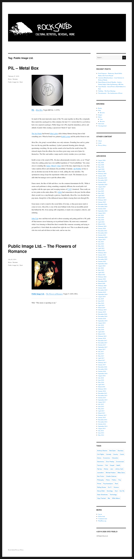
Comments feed (102, 519)
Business (120, 451)
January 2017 (102, 365)
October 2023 (102, 235)
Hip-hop (99, 469)
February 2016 (102, 389)
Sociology (110, 491)
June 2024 (101, 217)
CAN (69, 189)
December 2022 (102, 257)
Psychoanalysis (108, 483)
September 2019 (102, 294)
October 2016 (102, 371)
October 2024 (102, 209)
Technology (113, 494)
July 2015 (101, 404)
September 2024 (102, 211)
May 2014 (101, 435)
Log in (100, 514)
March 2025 (101, 198)
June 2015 (101, 406)
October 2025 (102, 182)
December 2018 (102, 314)
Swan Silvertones (102, 494)
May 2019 (101, 303)
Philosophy (100, 480)
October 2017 (102, 345)
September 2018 (102, 321)
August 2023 (102, 239)
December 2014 (102, 420)
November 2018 (102, 316)
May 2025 (101, 193)
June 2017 (101, 354)
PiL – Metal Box (23, 68)
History (106, 469)
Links (99, 143)
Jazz (111, 469)
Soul (116, 491)
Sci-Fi (110, 487)
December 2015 (102, 393)
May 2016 (101, 382)
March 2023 (101, 250)
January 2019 (102, 312)
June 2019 (101, 301)
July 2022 (101, 268)
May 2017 (101, 356)
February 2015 (102, 415)
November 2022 (102, 259)
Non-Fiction (100, 476)
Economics (106, 458)
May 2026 (101, 167)
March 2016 (101, 387)
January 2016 (102, 391)
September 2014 (102, 426)
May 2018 (101, 329)
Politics (114, 480)
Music (10, 79)
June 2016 (101, 380)
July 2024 (101, 215)
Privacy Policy (102, 145)
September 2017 (102, 347)
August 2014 (102, 428)
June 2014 (101, 433)
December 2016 (102, 367)
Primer (99, 483)
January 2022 (102, 279)
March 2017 (101, 360)
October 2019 (102, 292)
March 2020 (101, 283)
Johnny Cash (119, 469)
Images (100, 115)
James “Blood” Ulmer (53, 166)
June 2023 (101, 244)
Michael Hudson (111, 473)
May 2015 (101, 409)
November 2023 (102, 233)
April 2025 (101, 195)
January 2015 (102, 417)
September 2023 (102, 237)
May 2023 (101, 246)
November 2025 (102, 180)
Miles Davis (121, 473)
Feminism (100, 465)
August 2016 (102, 376)
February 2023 (102, 253)
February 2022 (102, 277)
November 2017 (102, 343)
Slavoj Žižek (101, 491)
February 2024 (102, 226)
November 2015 (102, 395)
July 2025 (101, 189)
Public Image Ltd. (13, 82)
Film (99, 110)
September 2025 (102, 184)
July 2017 (101, 351)
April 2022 (101, 272)
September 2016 (102, 373)
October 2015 (102, 398)
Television (101, 124)
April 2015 (101, 411)
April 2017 (101, 358)
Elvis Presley (110, 462)
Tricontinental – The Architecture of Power (110, 93)
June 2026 (101, 165)
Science (116, 487)
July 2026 (101, 162)
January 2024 (102, 228)
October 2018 (102, 318)
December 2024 (102, 204)
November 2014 (102, 422)
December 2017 (102, 340)
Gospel (112, 465)
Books (100, 108)
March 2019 (101, 307)
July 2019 (101, 299)
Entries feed (101, 516)
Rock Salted (11, 550)
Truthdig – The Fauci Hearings (106, 91)
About (100, 141)
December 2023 (102, 231)
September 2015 (102, 400)
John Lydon (54, 133)
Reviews (15, 79)
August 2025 (102, 187)
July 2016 (101, 378)
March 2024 (101, 224)
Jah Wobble (77, 169)
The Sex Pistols (37, 133)
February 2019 (102, 310)
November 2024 (102, 206)
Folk (106, 465)
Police (108, 480)
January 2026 (102, 176)
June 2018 (101, 327)
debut (60, 192)
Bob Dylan (112, 451)
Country (115, 454)
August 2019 (102, 296)
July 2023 (101, 242)
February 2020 (102, 286)
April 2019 (101, 305)
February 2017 (102, 362)
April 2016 (101, 384)
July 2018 (101, 325)
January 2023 (102, 255)
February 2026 (102, 173)
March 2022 (101, 275)
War (109, 498)
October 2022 (102, 261)
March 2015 (101, 413)
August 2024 (102, 213)
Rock (21, 82)
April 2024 (101, 222)
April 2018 (101, 332)
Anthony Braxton (102, 451)
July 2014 (101, 431)
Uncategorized (102, 126)
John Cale (35, 218)
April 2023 (101, 248)
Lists (101, 119)
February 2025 (102, 200)
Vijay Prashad (101, 498)
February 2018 (102, 336)
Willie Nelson (116, 498)
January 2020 (102, 288)
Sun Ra (122, 491)
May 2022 (101, 270)
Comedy (108, 454)
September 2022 (102, 264)
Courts (122, 454)
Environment (120, 462)
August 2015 (102, 402)
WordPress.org (102, 521)
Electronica (100, 462)
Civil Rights (100, 454)
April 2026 (101, 169)
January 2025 (102, 202)
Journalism (100, 473)
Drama (99, 458)
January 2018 (102, 338)
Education (115, 458)
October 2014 (102, 424)
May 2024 (101, 220)
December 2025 (102, 178)
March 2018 (101, 334)
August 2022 (102, 266)
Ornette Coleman (111, 476)
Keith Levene (65, 136)
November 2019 (102, 290)
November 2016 (102, 369)
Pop (119, 480)
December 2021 (102, 281)
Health (118, 465)
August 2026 (102, 160)
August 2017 (102, 349)
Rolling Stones (101, 487)
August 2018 (102, 323)
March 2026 (101, 171)
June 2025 (101, 191)
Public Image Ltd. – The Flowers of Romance (42, 248)
